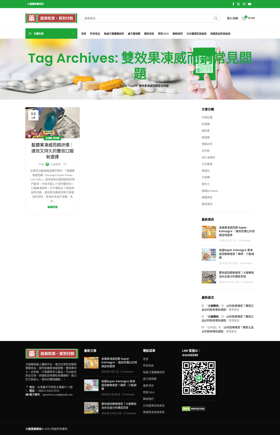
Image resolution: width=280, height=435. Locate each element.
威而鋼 (56, 138)
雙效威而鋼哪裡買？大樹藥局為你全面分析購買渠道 (236, 274)
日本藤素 (207, 163)
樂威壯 (206, 170)
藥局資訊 (207, 204)
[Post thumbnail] (209, 234)
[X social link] (238, 4)
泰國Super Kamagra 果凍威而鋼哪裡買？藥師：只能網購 (236, 253)
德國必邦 (207, 143)
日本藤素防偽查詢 (154, 405)
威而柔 (206, 130)
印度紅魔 (207, 117)
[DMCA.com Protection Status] (193, 408)
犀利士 (206, 184)
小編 (113, 85)
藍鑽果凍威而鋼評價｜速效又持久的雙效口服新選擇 (52, 151)
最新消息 (148, 385)
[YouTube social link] (249, 4)
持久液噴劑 (208, 157)
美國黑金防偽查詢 (154, 412)
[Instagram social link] (244, 4)
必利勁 (206, 150)
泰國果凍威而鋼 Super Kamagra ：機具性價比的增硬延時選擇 (237, 231)
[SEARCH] (215, 18)
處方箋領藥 (149, 378)
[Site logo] (51, 17)
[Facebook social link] (233, 4)
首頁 (145, 358)
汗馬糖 (206, 177)
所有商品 (148, 365)
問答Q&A (149, 392)
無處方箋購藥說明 (154, 372)
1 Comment (244, 240)
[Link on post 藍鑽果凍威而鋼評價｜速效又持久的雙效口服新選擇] (52, 123)
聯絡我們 (148, 398)
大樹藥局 (55, 164)
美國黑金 (207, 197)
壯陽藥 (49, 138)
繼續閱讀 (53, 207)
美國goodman (210, 190)
